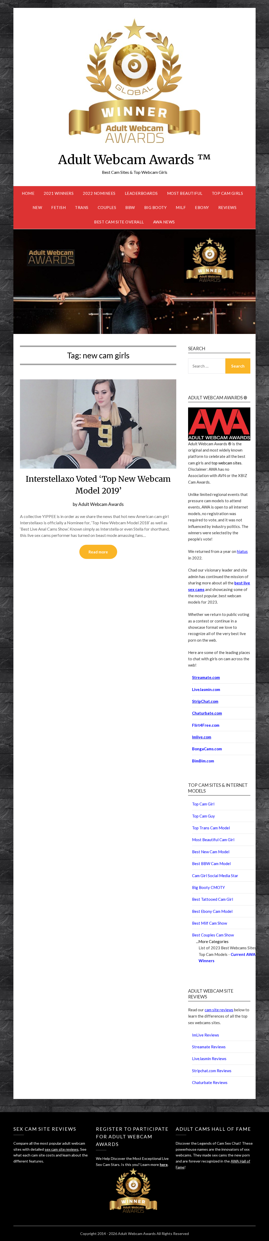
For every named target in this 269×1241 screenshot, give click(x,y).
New (37, 207)
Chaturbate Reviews (209, 1082)
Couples (107, 207)
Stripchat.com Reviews (211, 1070)
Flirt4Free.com (205, 725)
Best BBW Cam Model (211, 863)
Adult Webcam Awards (101, 504)
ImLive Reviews (205, 1035)
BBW (130, 207)
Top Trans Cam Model (211, 827)
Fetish (58, 207)
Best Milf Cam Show (209, 923)
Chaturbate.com (207, 713)
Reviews (227, 207)
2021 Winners (59, 193)
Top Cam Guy (203, 816)
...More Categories (212, 941)
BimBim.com (203, 760)
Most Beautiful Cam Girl (213, 839)
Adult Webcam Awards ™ (134, 159)
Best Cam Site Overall (119, 221)
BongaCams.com (207, 748)
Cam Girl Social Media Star (215, 875)
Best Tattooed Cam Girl (212, 899)
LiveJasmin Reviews (209, 1058)
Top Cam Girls (227, 193)
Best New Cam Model (210, 851)
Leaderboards (141, 193)
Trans (82, 207)
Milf (181, 207)
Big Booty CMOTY (208, 887)
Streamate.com (206, 677)
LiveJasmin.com (206, 689)
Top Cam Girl (203, 804)
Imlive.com (201, 737)
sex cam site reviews (62, 1149)
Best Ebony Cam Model (212, 911)
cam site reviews (219, 1009)
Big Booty (155, 207)
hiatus (242, 551)
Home (28, 193)
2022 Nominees (99, 193)
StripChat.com (205, 701)
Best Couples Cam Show (213, 935)
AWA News (164, 221)
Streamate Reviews (209, 1046)
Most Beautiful (185, 193)
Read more (98, 551)
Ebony (202, 207)
